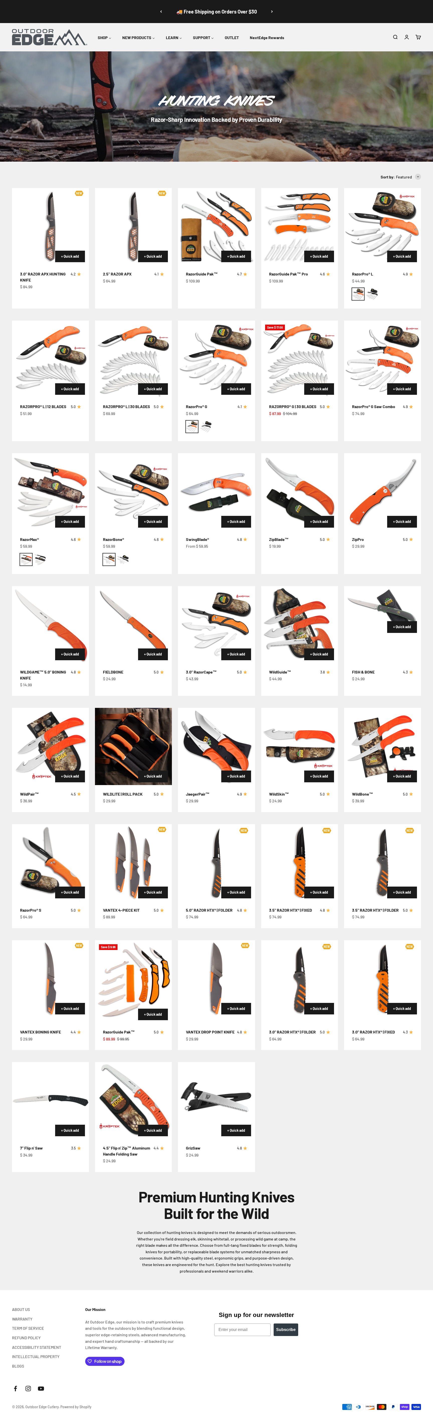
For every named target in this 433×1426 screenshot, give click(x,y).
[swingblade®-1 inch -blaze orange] (216, 491)
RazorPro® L (362, 273)
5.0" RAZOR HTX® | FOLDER (209, 910)
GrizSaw (193, 1148)
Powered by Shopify (75, 1407)
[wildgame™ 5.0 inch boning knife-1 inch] (50, 624)
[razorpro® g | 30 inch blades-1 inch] (299, 359)
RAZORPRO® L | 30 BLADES (126, 406)
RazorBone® (113, 539)
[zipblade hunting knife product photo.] (299, 491)
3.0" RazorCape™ (201, 672)
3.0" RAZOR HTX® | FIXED (373, 1031)
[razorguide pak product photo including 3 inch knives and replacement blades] (216, 226)
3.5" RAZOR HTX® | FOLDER (375, 910)
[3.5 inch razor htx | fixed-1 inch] (299, 862)
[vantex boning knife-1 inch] (50, 978)
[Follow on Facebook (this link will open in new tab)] (15, 1388)
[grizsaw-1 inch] (216, 1100)
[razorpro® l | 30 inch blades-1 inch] (133, 359)
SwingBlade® (197, 539)
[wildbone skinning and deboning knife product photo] (382, 746)
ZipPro (358, 539)
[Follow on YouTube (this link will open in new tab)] (41, 1388)
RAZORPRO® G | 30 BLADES (292, 406)
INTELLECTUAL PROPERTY (35, 1356)
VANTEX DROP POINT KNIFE (210, 1031)
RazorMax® (29, 539)
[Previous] (161, 12)
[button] (395, 37)
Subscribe (286, 1329)
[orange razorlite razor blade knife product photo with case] (382, 226)
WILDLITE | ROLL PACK (123, 794)
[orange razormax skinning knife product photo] (50, 491)
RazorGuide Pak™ (202, 273)
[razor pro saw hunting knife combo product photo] (382, 359)
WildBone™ (362, 794)
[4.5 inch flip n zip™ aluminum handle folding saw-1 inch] (133, 1100)
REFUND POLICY (26, 1337)
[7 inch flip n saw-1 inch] (50, 1100)
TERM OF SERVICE (28, 1328)
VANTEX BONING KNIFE (40, 1031)
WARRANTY (22, 1318)
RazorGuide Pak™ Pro (288, 273)
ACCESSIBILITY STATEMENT (36, 1347)
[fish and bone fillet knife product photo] (382, 611)
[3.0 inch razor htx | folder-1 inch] (299, 978)
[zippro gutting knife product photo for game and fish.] (382, 491)
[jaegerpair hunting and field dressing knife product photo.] (216, 746)
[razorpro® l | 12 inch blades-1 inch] (50, 359)
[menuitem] (104, 36)
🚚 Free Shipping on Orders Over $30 (216, 12)
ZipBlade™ (279, 539)
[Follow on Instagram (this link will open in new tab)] (28, 1388)
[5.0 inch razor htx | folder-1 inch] (216, 862)
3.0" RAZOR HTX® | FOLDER (292, 1031)
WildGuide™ (280, 672)
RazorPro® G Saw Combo (373, 406)
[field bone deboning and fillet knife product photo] (133, 624)
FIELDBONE (113, 672)
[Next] (272, 12)
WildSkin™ (279, 794)
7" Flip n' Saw (31, 1148)
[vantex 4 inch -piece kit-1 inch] (133, 862)
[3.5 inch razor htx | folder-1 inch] (382, 862)
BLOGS (18, 1366)
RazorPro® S (30, 910)
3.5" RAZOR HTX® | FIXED (290, 910)
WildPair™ (29, 794)
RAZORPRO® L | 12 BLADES (43, 406)
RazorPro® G (196, 406)
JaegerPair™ (197, 794)
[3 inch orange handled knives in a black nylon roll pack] (133, 746)
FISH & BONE (363, 672)
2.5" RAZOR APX (117, 273)
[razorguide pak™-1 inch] (133, 981)
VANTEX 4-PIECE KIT (121, 910)
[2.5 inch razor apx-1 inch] (133, 226)
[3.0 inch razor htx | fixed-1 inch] (382, 978)
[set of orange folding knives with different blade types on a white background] (299, 226)
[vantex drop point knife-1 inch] (216, 978)
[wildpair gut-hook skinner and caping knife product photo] (50, 746)
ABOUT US (21, 1309)
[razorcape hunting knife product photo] (216, 624)
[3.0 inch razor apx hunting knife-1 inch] (50, 226)
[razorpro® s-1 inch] (50, 862)
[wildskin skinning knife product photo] (299, 746)
